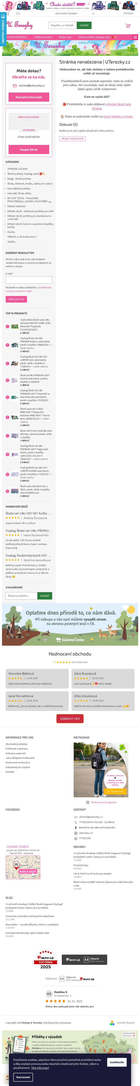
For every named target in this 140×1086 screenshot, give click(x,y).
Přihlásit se (16, 299)
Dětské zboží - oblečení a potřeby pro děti (30, 211)
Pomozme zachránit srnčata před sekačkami (30, 916)
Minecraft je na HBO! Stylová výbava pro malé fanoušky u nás (103, 884)
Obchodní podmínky (66, 13)
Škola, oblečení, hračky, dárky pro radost (29, 184)
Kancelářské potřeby (18, 189)
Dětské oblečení (16, 206)
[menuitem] (16, 37)
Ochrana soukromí (16, 753)
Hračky (11, 232)
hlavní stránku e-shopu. (118, 116)
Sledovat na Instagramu (104, 802)
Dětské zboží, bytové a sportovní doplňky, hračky (30, 225)
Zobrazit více (70, 718)
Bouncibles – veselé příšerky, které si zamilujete (32, 925)
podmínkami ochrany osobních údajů (28, 289)
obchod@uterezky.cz (91, 817)
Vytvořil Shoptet (126, 1023)
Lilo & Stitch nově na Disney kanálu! (92, 874)
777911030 (85, 838)
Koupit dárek (29, 149)
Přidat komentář (72, 138)
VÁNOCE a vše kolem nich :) (22, 237)
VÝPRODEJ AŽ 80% (17, 169)
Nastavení (23, 1077)
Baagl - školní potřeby (19, 179)
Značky (11, 242)
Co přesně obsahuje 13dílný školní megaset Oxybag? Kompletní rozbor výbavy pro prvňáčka (102, 855)
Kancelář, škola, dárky (19, 193)
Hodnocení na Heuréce (18, 762)
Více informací (40, 1068)
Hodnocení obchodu (70, 653)
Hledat (84, 25)
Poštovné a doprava (17, 749)
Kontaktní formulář (29, 97)
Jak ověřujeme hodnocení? (20, 758)
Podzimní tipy (81, 865)
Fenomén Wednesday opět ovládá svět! (27, 933)
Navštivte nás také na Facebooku (97, 827)
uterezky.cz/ (86, 833)
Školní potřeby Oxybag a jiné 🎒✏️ (26, 174)
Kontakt (10, 772)
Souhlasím (117, 1062)
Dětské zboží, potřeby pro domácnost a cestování (29, 217)
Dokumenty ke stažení (18, 767)
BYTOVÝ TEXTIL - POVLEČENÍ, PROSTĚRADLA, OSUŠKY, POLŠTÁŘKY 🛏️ (29, 200)
